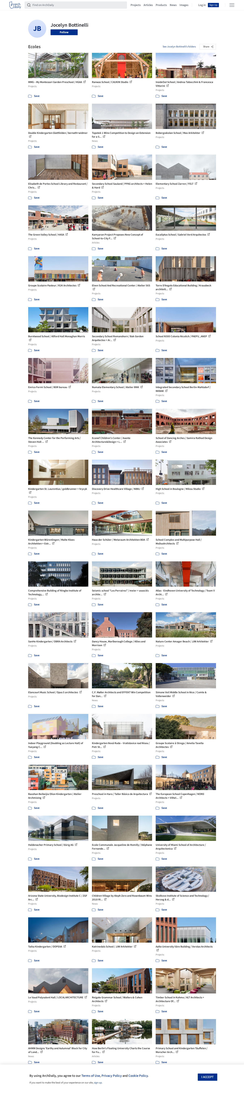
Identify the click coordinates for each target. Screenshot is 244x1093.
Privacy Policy (112, 1075)
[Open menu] (232, 5)
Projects (136, 5)
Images (184, 5)
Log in (202, 5)
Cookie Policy (138, 1075)
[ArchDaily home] (15, 5)
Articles (148, 5)
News (173, 5)
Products (161, 5)
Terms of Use (90, 1075)
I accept (207, 1077)
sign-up (98, 1083)
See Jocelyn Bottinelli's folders (179, 46)
